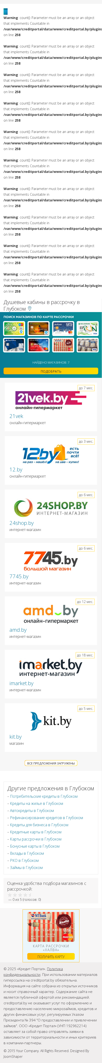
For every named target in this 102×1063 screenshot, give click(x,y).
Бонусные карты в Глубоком (35, 846)
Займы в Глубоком (26, 867)
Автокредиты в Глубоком (32, 810)
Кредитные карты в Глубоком (35, 832)
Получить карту (51, 956)
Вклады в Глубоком (27, 853)
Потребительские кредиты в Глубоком (44, 796)
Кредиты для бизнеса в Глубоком (39, 824)
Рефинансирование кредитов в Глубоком (46, 817)
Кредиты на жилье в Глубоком (36, 803)
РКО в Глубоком (24, 860)
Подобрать (51, 371)
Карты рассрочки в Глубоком (35, 839)
